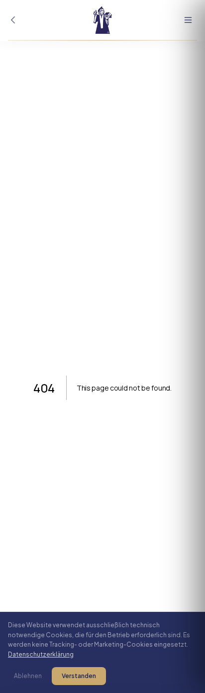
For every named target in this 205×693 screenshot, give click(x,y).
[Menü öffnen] (188, 20)
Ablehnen (28, 676)
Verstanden (79, 676)
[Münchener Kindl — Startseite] (102, 20)
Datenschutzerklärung (41, 654)
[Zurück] (13, 20)
